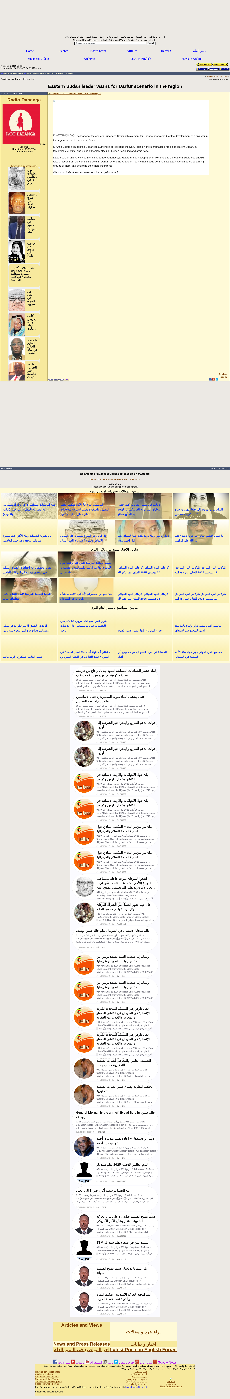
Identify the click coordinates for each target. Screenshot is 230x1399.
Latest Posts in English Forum (143, 1349)
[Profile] (224, 70)
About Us (171, 1381)
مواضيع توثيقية (127, 37)
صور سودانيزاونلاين (138, 1377)
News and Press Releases (86, 40)
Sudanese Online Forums (47, 1384)
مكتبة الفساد (92, 37)
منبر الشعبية (142, 37)
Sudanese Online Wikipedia (48, 1381)
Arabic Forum (223, 375)
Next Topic (224, 77)
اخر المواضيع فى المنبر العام (82, 1349)
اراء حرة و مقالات (157, 37)
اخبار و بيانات (113, 37)
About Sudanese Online (171, 1386)
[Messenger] (201, 70)
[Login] (213, 70)
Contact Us (171, 1384)
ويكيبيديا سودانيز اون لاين (136, 1382)
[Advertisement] (115, 17)
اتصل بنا (104, 40)
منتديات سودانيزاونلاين (74, 37)
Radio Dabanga (24, 99)
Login (19, 66)
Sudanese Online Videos (47, 1379)
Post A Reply (6, 468)
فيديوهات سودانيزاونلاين (136, 1379)
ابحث (102, 37)
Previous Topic (212, 77)
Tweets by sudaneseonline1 (24, 166)
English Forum (135, 40)
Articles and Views (118, 40)
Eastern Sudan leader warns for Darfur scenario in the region (75, 94)
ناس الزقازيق (150, 40)
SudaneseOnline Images (47, 1377)
